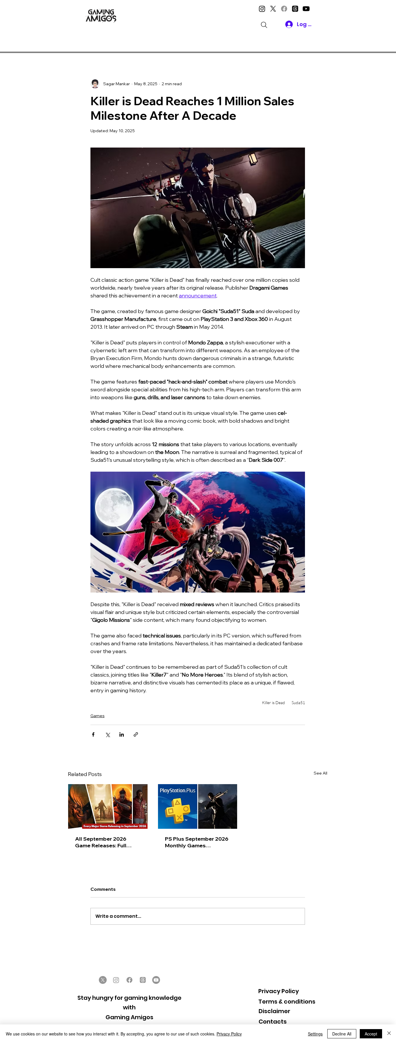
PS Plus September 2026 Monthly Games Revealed (196, 842)
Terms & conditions (286, 1001)
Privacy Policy (278, 991)
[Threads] (295, 9)
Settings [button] (315, 1034)
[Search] (264, 25)
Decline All (341, 1034)
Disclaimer (274, 1011)
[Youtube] (306, 9)
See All (320, 773)
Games (97, 715)
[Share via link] (136, 734)
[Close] (389, 1033)
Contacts (273, 1021)
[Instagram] (262, 9)
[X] (273, 9)
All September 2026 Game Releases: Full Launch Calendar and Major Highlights (102, 842)
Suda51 (298, 702)
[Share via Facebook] (93, 734)
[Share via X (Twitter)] (107, 734)
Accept (371, 1034)
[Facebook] (284, 9)
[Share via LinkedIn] (121, 734)
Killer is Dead (273, 702)
